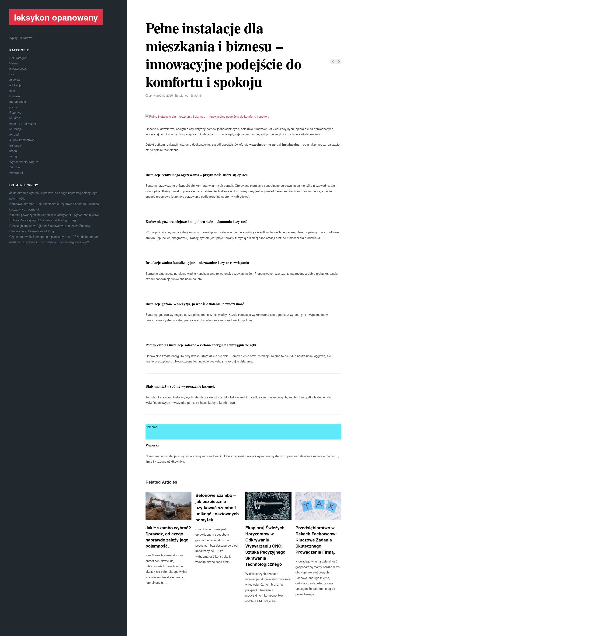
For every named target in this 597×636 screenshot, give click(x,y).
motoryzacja (17, 101)
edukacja (15, 85)
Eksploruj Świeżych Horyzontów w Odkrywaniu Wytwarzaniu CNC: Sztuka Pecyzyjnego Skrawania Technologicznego (265, 546)
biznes (13, 63)
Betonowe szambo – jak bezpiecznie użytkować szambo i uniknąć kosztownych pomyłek (217, 507)
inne (12, 90)
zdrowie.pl (16, 172)
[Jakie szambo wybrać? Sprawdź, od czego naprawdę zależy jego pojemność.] (168, 506)
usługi (13, 156)
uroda (13, 150)
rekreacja (15, 128)
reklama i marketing (22, 123)
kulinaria (15, 96)
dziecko (14, 79)
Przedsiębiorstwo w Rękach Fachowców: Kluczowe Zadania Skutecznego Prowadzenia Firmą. (316, 540)
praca (13, 107)
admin (198, 95)
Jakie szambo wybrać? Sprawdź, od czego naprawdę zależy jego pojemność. (168, 537)
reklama (14, 118)
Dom (12, 74)
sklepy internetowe (22, 139)
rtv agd (14, 134)
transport (15, 145)
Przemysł (15, 112)
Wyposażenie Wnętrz (23, 161)
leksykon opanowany (56, 17)
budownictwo (18, 69)
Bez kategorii (18, 58)
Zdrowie (14, 167)
